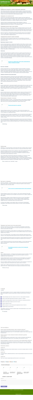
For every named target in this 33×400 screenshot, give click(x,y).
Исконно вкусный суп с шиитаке (14, 105)
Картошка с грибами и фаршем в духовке (26, 372)
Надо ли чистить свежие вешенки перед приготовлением (19, 188)
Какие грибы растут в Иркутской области (12, 372)
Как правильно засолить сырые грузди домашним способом (6, 373)
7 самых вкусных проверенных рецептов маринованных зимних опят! (20, 373)
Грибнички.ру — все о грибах (5, 5)
